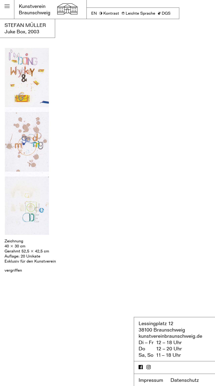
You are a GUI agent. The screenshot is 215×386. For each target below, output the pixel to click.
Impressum (154, 380)
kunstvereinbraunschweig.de (170, 336)
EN (94, 13)
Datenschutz (188, 380)
